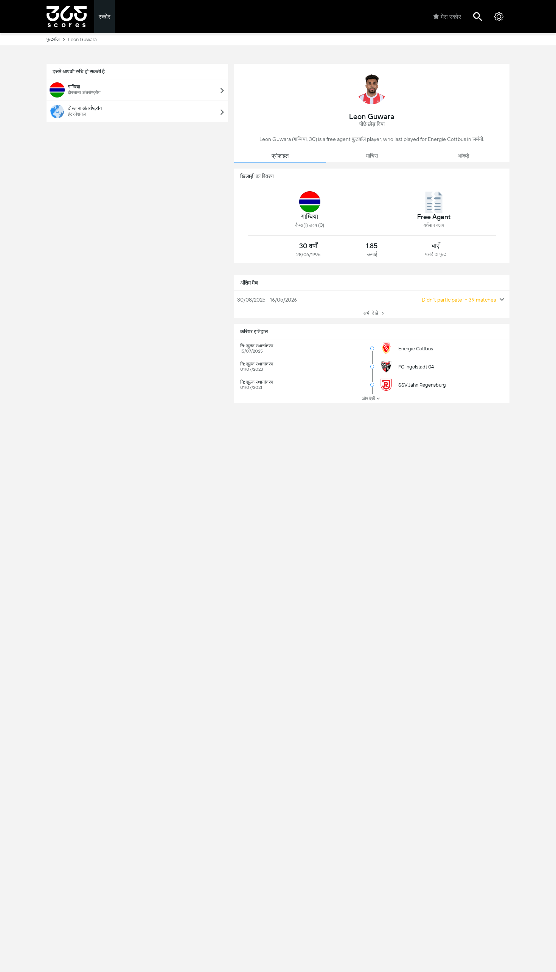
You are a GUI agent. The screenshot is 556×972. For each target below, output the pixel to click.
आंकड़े (463, 156)
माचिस (372, 156)
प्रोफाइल (280, 156)
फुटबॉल (53, 39)
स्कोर (104, 16)
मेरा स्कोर (451, 16)
